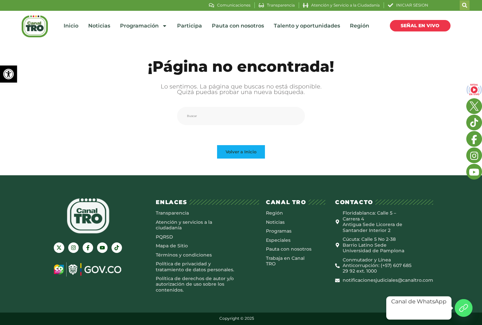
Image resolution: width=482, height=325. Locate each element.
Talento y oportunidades (307, 26)
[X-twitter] (59, 247)
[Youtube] (102, 247)
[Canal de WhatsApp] (463, 308)
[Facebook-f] (88, 247)
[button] (8, 74)
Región (359, 26)
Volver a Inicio (241, 151)
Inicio (71, 26)
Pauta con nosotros (238, 26)
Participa (189, 26)
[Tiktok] (116, 247)
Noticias (99, 26)
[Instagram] (73, 247)
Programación (139, 26)
